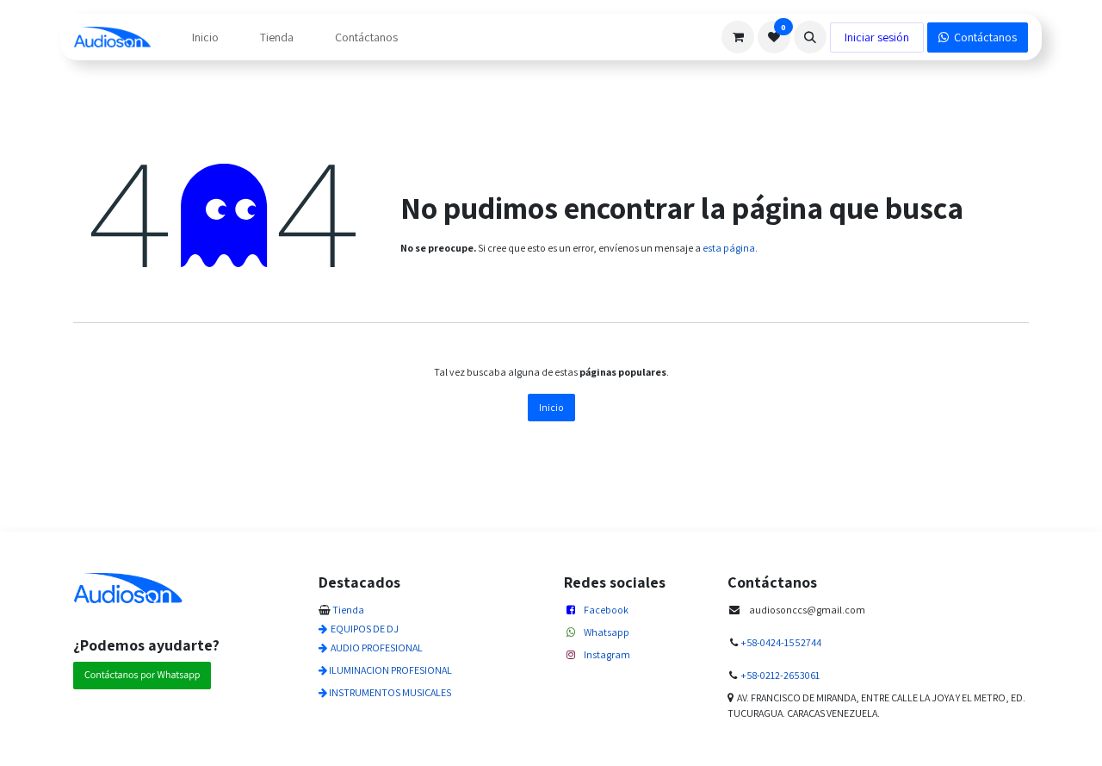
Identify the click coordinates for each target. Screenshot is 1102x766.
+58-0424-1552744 (780, 642)
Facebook (606, 609)
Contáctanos (983, 37)
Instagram (607, 654)
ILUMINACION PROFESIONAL (390, 669)
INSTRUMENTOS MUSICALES (390, 692)
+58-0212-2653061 (780, 675)
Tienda (348, 609)
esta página (729, 247)
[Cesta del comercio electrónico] (737, 37)
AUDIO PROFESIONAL (377, 647)
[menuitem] (205, 37)
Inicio (551, 407)
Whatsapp (606, 632)
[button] (810, 37)
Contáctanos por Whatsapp (142, 675)
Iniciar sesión (877, 37)
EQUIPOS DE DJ (365, 628)
